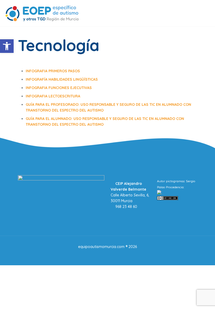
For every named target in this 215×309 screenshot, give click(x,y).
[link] (7, 46)
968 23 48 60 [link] (125, 206)
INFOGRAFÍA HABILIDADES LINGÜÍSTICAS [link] (62, 79)
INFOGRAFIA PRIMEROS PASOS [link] (53, 71)
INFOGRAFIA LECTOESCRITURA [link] (53, 96)
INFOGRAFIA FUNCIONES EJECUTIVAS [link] (59, 87)
